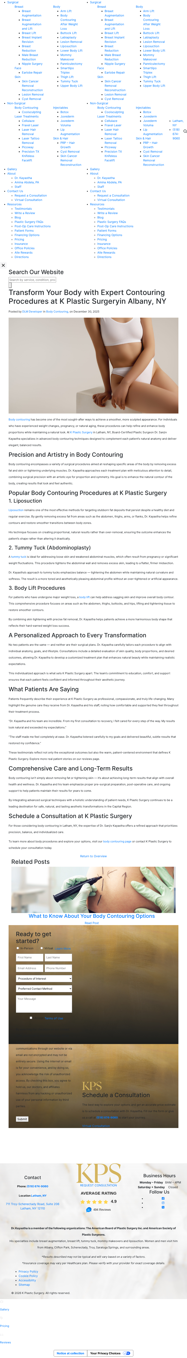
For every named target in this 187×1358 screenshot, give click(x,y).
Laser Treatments (27, 116)
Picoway (28, 147)
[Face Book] (163, 1198)
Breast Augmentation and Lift (31, 24)
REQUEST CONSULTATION (98, 1185)
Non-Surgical (16, 103)
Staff (18, 186)
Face (18, 68)
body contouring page (117, 841)
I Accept (38, 1018)
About (11, 173)
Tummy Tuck (69, 81)
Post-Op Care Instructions (33, 226)
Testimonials (23, 208)
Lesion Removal (33, 94)
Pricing (19, 239)
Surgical (12, 2)
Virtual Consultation (28, 200)
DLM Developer (32, 311)
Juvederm (67, 116)
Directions (22, 257)
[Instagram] (163, 1203)
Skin (17, 77)
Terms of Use (54, 1018)
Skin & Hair (60, 138)
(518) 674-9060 (176, 134)
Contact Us (15, 191)
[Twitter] (163, 1207)
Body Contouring (26, 107)
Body (56, 6)
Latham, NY (39, 1195)
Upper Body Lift (71, 85)
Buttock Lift (68, 33)
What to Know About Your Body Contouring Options (92, 916)
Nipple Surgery (32, 64)
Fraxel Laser (30, 125)
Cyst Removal (31, 99)
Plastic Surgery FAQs (29, 222)
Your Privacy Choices (105, 1353)
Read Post (92, 923)
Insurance (21, 244)
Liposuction (68, 46)
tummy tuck (18, 556)
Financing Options (27, 235)
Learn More (63, 948)
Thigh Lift (67, 77)
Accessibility (27, 1280)
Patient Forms (24, 230)
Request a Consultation (31, 195)
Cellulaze (28, 121)
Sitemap (24, 1284)
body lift (84, 597)
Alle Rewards (24, 252)
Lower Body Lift (71, 50)
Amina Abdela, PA (27, 182)
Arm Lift (66, 11)
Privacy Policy (28, 1271)
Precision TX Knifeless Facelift (30, 156)
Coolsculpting (31, 112)
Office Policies (25, 248)
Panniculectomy (71, 64)
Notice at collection (70, 1353)
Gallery (12, 169)
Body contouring (19, 419)
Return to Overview (93, 856)
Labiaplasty (68, 37)
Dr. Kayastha (23, 178)
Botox (64, 112)
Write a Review (25, 213)
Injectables (60, 107)
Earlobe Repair (32, 72)
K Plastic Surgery (81, 432)
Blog (18, 217)
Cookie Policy (28, 1276)
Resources (14, 204)
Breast (19, 6)
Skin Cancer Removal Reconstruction (32, 85)
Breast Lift (29, 33)
